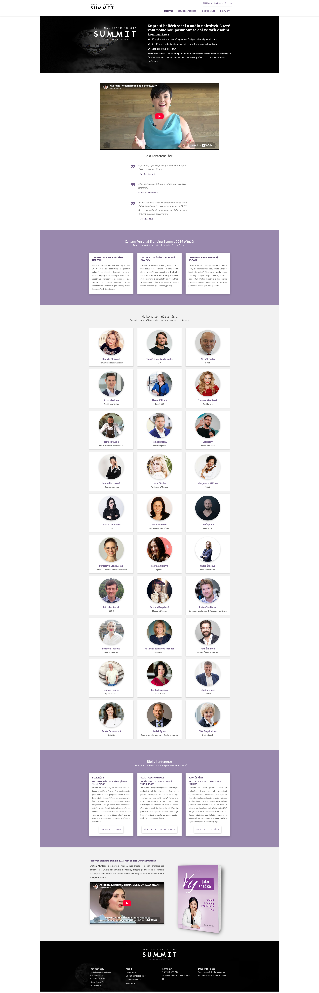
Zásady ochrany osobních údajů (212, 975)
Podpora (228, 3)
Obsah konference (186, 11)
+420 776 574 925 (170, 972)
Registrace (218, 3)
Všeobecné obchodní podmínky (212, 972)
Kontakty (225, 11)
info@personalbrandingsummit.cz (176, 977)
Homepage (168, 11)
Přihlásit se (207, 3)
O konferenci (208, 11)
